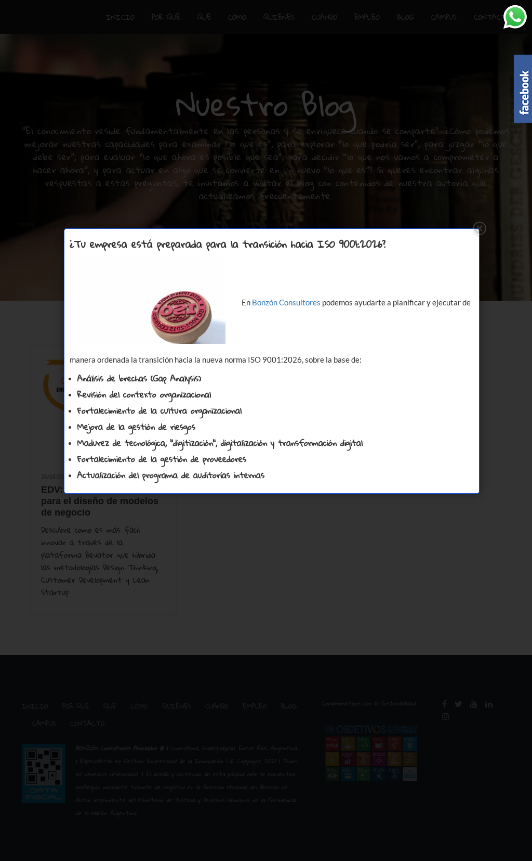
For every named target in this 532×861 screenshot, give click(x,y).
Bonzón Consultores (286, 302)
